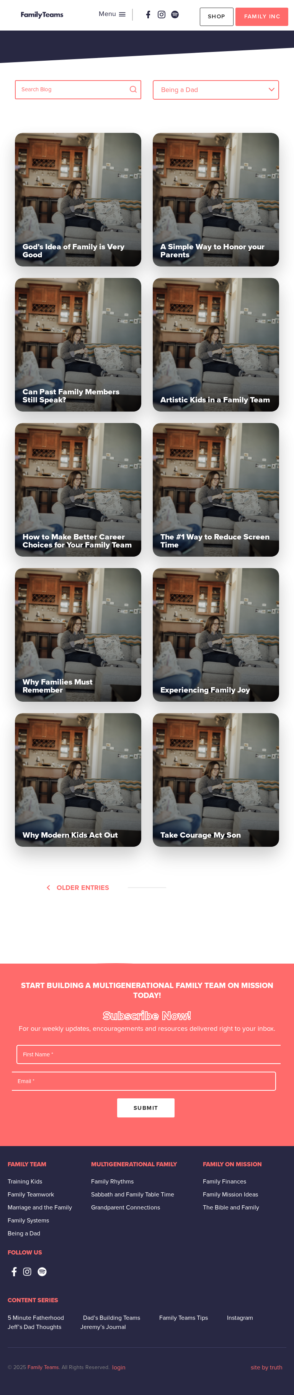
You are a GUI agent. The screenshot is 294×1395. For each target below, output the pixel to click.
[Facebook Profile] (148, 14)
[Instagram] (161, 14)
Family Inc (262, 16)
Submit (146, 1107)
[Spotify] (175, 14)
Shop (216, 16)
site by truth (267, 1367)
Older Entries (83, 887)
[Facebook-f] (14, 1271)
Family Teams (43, 1367)
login (119, 1367)
